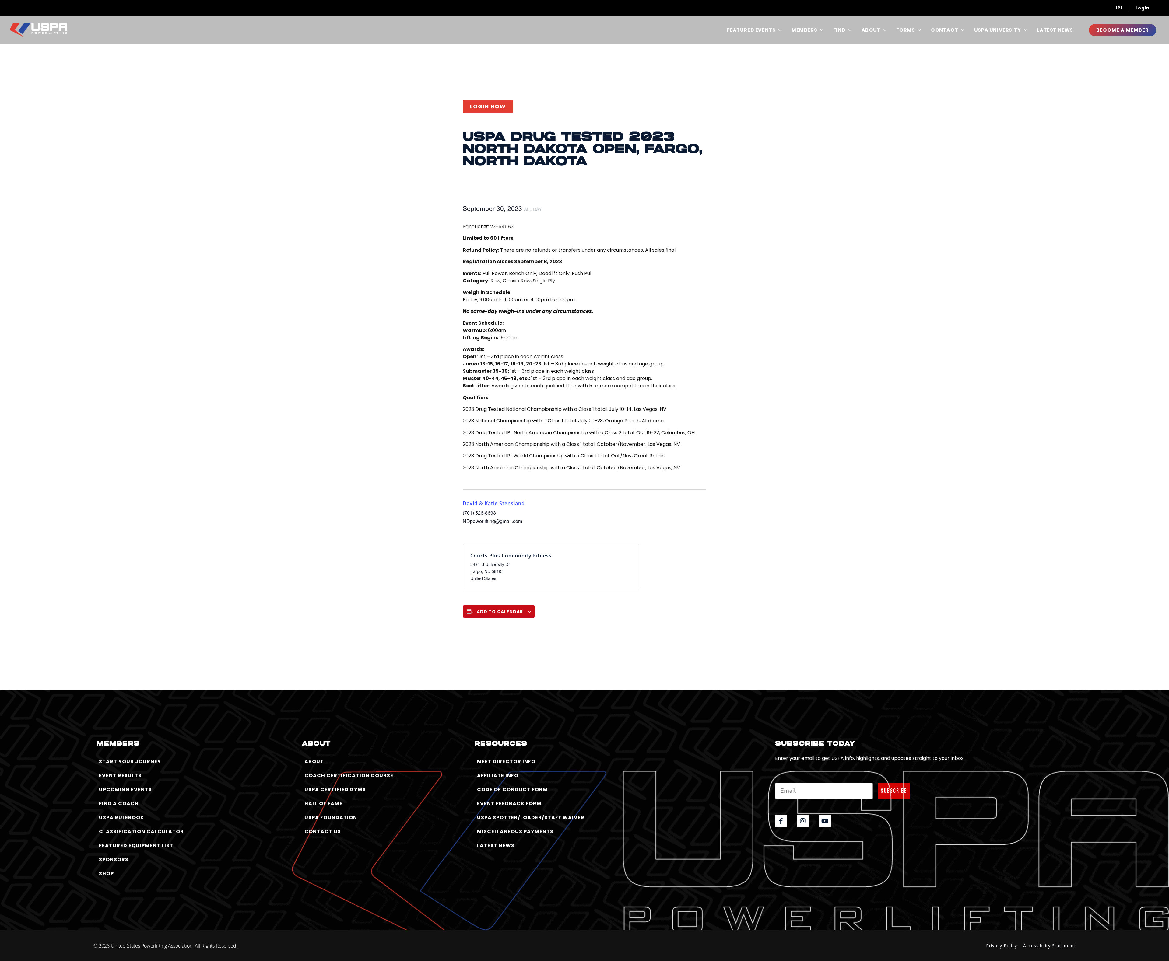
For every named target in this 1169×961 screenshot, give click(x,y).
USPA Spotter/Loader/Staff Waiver (530, 817)
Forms (905, 30)
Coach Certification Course (348, 775)
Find (839, 30)
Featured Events (751, 30)
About (871, 30)
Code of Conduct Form (512, 789)
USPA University (997, 30)
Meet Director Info (506, 761)
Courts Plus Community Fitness (511, 555)
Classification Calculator (141, 831)
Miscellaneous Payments (515, 831)
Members (804, 30)
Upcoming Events (125, 789)
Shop (106, 873)
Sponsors (113, 859)
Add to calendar (500, 612)
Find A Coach (119, 803)
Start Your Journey (130, 761)
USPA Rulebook (121, 817)
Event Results (120, 775)
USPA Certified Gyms (335, 789)
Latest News (1055, 30)
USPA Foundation (330, 817)
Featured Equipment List (136, 845)
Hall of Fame (323, 803)
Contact (944, 30)
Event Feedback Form (509, 803)
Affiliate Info (497, 775)
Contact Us (322, 831)
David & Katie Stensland (494, 503)
